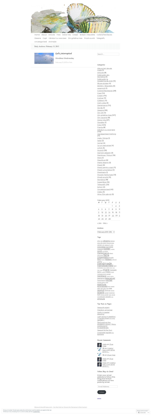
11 (98, 212)
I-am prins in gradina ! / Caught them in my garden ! (106, 318)
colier (107, 248)
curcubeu (105, 251)
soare (100, 292)
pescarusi (110, 278)
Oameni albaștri (104, 153)
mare (106, 269)
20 (106, 216)
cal (103, 245)
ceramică (101, 88)
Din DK (100, 113)
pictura (99, 282)
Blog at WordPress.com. (43, 407)
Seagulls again (103, 307)
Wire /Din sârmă (104, 194)
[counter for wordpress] (99, 398)
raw (98, 288)
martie (103, 272)
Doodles (100, 122)
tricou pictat (104, 295)
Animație (52, 42)
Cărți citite (101, 103)
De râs (100, 108)
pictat (109, 280)
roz (107, 288)
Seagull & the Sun (104, 330)
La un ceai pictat (104, 145)
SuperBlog (101, 182)
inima (104, 267)
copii (99, 251)
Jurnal (100, 143)
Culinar (100, 98)
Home (37, 35)
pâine (109, 286)
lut (98, 270)
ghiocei (114, 259)
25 (99, 219)
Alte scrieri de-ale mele (104, 69)
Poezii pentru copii (105, 167)
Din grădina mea (75, 38)
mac (101, 270)
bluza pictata (110, 243)
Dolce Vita (66, 35)
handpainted (105, 265)
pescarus (101, 278)
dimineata (100, 255)
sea (110, 288)
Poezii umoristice (104, 170)
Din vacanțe (102, 118)
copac (113, 249)
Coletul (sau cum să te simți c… (108, 350)
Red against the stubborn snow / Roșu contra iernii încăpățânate (106, 325)
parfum (112, 276)
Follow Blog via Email (105, 371)
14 (109, 212)
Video (99, 192)
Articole (51, 35)
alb (102, 241)
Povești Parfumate (105, 175)
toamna (111, 293)
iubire (108, 267)
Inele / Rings (102, 138)
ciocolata (101, 247)
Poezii (99, 165)
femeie (111, 257)
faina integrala (103, 256)
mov (112, 272)
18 (99, 216)
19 (102, 216)
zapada (108, 297)
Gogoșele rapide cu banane (105, 333)
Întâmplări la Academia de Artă (105, 80)
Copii (45, 38)
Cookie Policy (36, 411)
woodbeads (101, 297)
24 (120, 216)
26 (102, 219)
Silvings (107, 290)
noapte (108, 276)
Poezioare (101, 172)
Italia (99, 141)
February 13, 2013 (61, 62)
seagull (100, 290)
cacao (99, 245)
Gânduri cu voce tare (57, 38)
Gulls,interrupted (63, 53)
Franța (100, 127)
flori (99, 259)
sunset (106, 293)
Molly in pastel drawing (103, 313)
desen (111, 253)
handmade (104, 263)
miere (108, 272)
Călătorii (100, 100)
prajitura (101, 284)
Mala (104, 344)
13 (106, 212)
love (114, 267)
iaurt (115, 266)
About (44, 35)
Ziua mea (111, 355)
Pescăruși (101, 160)
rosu (104, 288)
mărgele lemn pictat (104, 274)
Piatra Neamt (102, 163)
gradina (99, 261)
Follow (101, 392)
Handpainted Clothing (106, 134)
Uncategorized (40, 42)
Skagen (112, 290)
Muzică (100, 150)
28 (109, 219)
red (101, 288)
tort (98, 295)
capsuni (107, 245)
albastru (106, 241)
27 (106, 219)
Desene (37, 38)
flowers (103, 259)
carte (111, 245)
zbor (112, 296)
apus (113, 241)
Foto (58, 35)
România (101, 180)
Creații (75, 35)
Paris (99, 158)
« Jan (99, 223)
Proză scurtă (89, 38)
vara (110, 294)
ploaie (106, 282)
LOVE (99, 148)
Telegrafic (100, 38)
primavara (102, 286)
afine (98, 241)
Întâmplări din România (103, 76)
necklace (101, 276)
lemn (111, 267)
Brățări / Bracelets (87, 35)
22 (113, 216)
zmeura (101, 298)
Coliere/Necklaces (104, 35)
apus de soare (101, 243)
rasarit (112, 286)
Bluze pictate (102, 83)
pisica (103, 282)
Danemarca (102, 105)
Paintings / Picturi (104, 155)
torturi (100, 187)
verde (113, 294)
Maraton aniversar (105, 310)
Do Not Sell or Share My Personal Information (70, 407)
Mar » (105, 223)
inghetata (100, 267)
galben (108, 259)
